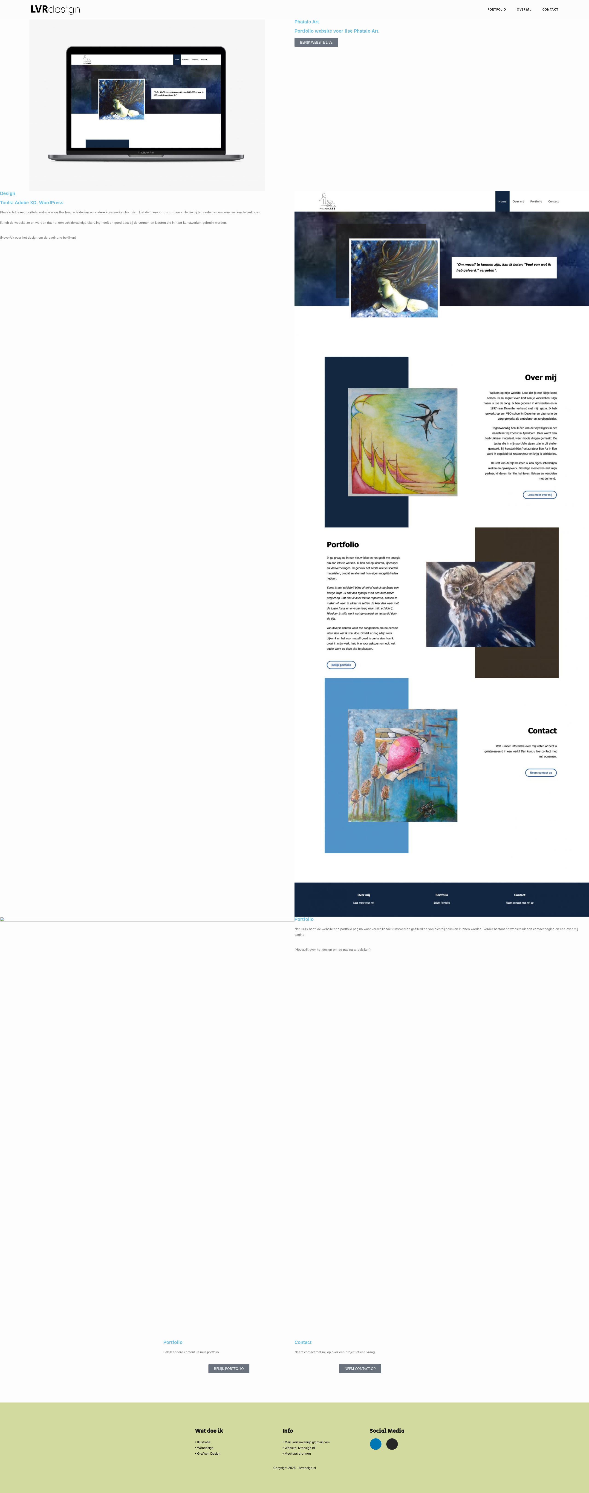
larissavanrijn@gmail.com (311, 1442)
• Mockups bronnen (297, 1453)
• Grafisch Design (207, 1453)
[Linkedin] (375, 1444)
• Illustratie (202, 1442)
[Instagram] (392, 1444)
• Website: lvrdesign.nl (299, 1448)
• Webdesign (204, 1448)
